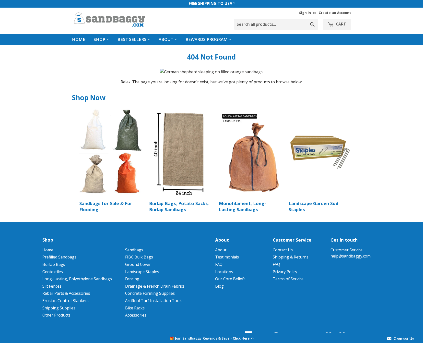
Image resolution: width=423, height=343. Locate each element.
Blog (219, 286)
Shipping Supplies (58, 308)
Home (78, 39)
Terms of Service (288, 279)
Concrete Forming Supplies (150, 293)
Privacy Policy (285, 271)
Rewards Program (207, 39)
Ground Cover (138, 264)
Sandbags (134, 250)
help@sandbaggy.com (350, 256)
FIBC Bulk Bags (139, 257)
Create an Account (335, 12)
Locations (224, 271)
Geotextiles (52, 271)
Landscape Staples (142, 271)
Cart (340, 24)
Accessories (135, 315)
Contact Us (283, 250)
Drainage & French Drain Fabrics (155, 286)
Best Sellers (132, 39)
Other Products (56, 315)
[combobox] (276, 24)
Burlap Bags (53, 264)
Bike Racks (135, 308)
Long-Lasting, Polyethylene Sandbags (77, 279)
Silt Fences (51, 286)
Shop (100, 39)
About (166, 39)
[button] (211, 338)
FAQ (219, 264)
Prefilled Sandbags (59, 257)
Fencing (132, 279)
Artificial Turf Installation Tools (153, 300)
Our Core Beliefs (230, 279)
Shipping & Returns (290, 257)
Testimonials (227, 257)
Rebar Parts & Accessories (66, 293)
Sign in (305, 12)
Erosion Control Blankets (65, 300)
